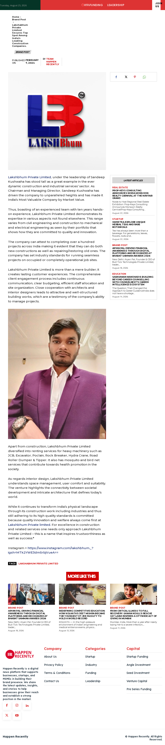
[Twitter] (126, 77)
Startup (117, 219)
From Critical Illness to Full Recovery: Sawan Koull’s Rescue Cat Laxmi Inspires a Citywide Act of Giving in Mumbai (133, 614)
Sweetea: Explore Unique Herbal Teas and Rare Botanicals (128, 224)
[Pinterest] (135, 77)
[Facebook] (116, 77)
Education (119, 274)
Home (15, 16)
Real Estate (120, 187)
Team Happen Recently (52, 61)
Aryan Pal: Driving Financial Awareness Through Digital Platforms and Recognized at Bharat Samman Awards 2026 (132, 252)
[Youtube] (17, 716)
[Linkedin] (27, 706)
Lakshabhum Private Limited (38, 563)
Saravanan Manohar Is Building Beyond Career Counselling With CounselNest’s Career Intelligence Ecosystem (132, 280)
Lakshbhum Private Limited (29, 177)
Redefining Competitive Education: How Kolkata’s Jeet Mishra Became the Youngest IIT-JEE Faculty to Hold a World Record (82, 614)
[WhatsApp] (144, 77)
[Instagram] (17, 706)
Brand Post (19, 19)
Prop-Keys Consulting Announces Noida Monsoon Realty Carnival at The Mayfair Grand (132, 194)
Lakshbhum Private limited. (29, 525)
